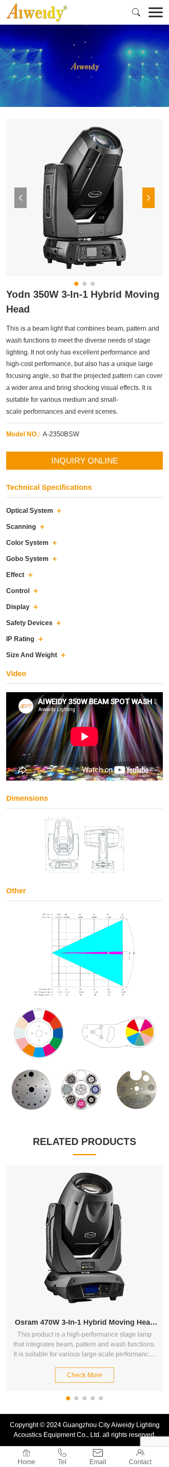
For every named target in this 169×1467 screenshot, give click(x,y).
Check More (84, 1375)
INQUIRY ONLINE (84, 460)
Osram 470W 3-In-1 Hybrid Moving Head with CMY (85, 1323)
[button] (20, 198)
